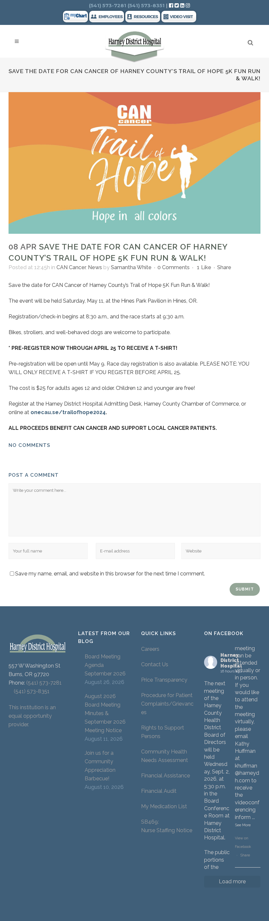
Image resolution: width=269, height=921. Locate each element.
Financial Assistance (165, 775)
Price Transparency (164, 680)
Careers (150, 649)
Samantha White (131, 267)
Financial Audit (158, 791)
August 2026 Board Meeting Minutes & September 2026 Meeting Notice (105, 713)
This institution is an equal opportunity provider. (32, 716)
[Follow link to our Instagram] (188, 5)
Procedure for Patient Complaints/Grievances (167, 703)
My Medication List (164, 806)
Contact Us (154, 664)
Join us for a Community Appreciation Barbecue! (100, 766)
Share (245, 855)
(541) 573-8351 (29, 691)
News (95, 267)
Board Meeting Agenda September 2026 (105, 665)
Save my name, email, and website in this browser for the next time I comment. (110, 574)
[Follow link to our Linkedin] (183, 5)
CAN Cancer (71, 267)
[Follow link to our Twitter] (177, 5)
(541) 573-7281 (44, 683)
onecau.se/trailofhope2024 (68, 412)
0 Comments (173, 267)
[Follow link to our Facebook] (172, 5)
